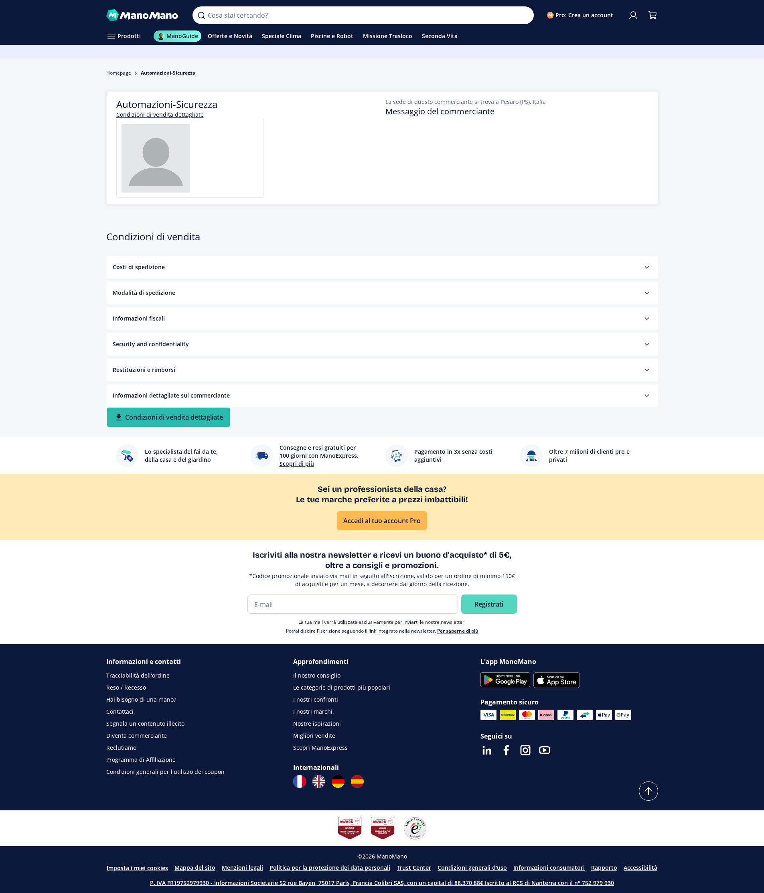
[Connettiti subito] (633, 15)
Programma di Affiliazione (141, 759)
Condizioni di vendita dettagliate (160, 114)
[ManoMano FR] (299, 781)
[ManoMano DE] (338, 781)
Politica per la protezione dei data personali (330, 867)
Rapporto (604, 867)
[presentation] (647, 267)
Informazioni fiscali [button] (139, 318)
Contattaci (120, 711)
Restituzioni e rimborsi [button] (144, 369)
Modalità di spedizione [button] (144, 292)
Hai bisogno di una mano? (141, 699)
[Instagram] (525, 750)
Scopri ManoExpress (320, 747)
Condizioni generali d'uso (472, 867)
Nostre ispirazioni (317, 723)
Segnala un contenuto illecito (145, 723)
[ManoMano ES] (357, 781)
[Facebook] (506, 750)
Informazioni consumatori (549, 867)
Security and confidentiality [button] (151, 344)
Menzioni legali (242, 867)
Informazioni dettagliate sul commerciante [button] (171, 395)
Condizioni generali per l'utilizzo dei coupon (165, 771)
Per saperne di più (457, 630)
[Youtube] (544, 750)
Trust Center (414, 867)
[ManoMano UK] (318, 781)
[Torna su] (648, 791)
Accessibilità (640, 867)
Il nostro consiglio (316, 675)
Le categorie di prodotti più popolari (341, 687)
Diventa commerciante (136, 735)
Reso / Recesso (126, 687)
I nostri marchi (312, 711)
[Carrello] (652, 15)
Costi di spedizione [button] (139, 267)
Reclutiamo (121, 747)
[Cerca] (201, 15)
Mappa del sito (194, 867)
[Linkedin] (486, 750)
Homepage (118, 72)
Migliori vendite (314, 735)
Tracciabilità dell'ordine (138, 675)
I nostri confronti (315, 699)
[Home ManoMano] (143, 15)
